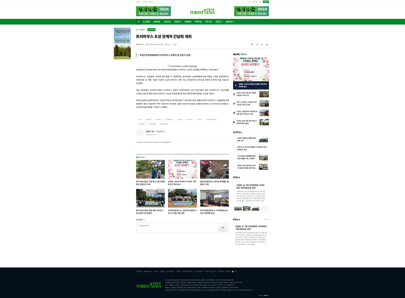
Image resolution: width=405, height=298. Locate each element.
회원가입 (255, 2)
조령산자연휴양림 (211, 119)
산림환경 (187, 22)
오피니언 (208, 22)
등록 (222, 228)
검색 (260, 2)
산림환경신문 (169, 119)
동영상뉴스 (230, 22)
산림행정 (156, 22)
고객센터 (227, 271)
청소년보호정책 (198, 271)
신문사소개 (139, 271)
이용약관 (178, 271)
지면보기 (150, 2)
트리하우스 (190, 119)
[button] (235, 194)
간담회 (200, 119)
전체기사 (138, 2)
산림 (140, 119)
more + (266, 219)
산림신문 (158, 119)
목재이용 (198, 22)
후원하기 (266, 2)
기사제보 (144, 2)
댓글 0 (175, 44)
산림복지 (177, 22)
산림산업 (167, 22)
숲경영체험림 (164, 124)
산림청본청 (151, 30)
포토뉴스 (218, 22)
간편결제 (162, 271)
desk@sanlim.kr (151, 134)
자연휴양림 (142, 124)
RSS (235, 271)
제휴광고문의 (148, 271)
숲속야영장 (153, 124)
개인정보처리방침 (187, 271)
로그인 (249, 2)
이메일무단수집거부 (210, 271)
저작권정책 (220, 271)
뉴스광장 (146, 22)
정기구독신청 (170, 271)
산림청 (180, 119)
